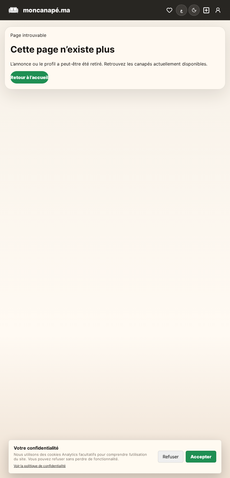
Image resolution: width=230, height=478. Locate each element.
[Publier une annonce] (206, 10)
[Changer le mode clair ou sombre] (194, 10)
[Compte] (218, 10)
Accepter (200, 456)
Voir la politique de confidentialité (40, 466)
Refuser (171, 456)
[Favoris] (169, 10)
